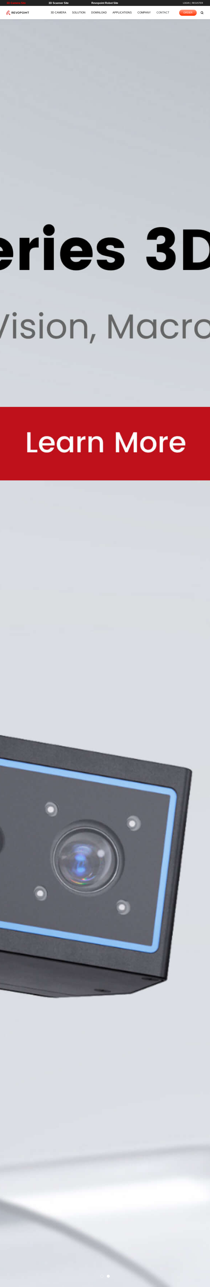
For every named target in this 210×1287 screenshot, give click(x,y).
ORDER (187, 12)
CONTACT (163, 12)
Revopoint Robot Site (104, 3)
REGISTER (197, 3)
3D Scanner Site (59, 3)
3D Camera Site (16, 3)
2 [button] (108, 1276)
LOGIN (186, 3)
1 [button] (102, 1276)
